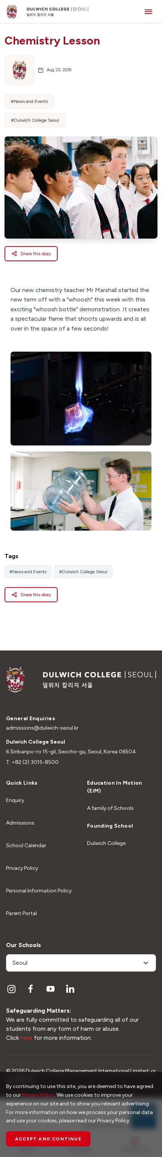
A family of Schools (110, 808)
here (26, 1037)
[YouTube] (50, 989)
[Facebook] (31, 989)
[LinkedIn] (70, 989)
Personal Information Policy (39, 891)
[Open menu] (148, 11)
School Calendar (26, 845)
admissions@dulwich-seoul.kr (42, 728)
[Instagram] (11, 989)
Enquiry (15, 800)
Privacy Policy (22, 868)
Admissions (20, 823)
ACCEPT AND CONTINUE (48, 1139)
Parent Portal (21, 913)
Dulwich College (106, 843)
